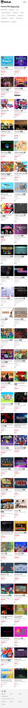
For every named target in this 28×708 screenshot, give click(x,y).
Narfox (2, 535)
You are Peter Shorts (5, 235)
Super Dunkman (18, 489)
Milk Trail (3, 194)
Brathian (16, 510)
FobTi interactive (4, 385)
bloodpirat (16, 342)
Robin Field (3, 196)
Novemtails (16, 661)
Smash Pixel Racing (5, 256)
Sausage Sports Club (5, 403)
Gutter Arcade (3, 112)
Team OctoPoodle (4, 342)
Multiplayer (4, 18)
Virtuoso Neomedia (18, 113)
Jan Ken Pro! (4, 298)
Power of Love (17, 638)
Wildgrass (16, 363)
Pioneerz (3, 553)
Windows (14, 22)
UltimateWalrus (4, 492)
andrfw (15, 492)
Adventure (15, 12)
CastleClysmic (4, 131)
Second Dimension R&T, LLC (19, 449)
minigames (20, 15)
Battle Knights (17, 256)
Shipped (3, 67)
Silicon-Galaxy (4, 152)
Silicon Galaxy (3, 155)
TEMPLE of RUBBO (18, 152)
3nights (15, 217)
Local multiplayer (11, 15)
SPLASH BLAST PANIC (19, 173)
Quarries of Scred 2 (18, 532)
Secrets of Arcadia (5, 340)
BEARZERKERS (18, 361)
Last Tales (2, 514)
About (3, 694)
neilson (15, 682)
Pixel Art (12, 18)
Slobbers (16, 659)
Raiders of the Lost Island (6, 510)
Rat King (16, 640)
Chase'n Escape (17, 277)
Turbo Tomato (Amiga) (19, 383)
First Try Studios (4, 682)
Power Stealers (17, 553)
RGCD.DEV (3, 364)
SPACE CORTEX (18, 469)
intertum (16, 556)
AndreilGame (3, 556)
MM (15, 134)
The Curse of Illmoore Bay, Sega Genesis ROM (20, 447)
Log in (24, 1)
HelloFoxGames (17, 620)
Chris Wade (3, 406)
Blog (20, 694)
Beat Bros (3, 489)
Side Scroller (19, 18)
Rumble (2, 319)
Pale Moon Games (17, 406)
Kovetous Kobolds (18, 298)
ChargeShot (3, 277)
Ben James (16, 91)
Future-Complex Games (19, 301)
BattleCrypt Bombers (6, 532)
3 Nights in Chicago (18, 215)
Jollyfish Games (4, 259)
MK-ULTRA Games (18, 598)
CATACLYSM (4, 638)
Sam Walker (16, 321)
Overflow (2, 321)
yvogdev (16, 196)
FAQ (11, 694)
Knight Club (3, 110)
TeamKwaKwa (17, 175)
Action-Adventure (6, 12)
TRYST (15, 403)
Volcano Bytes (17, 70)
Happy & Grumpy (5, 680)
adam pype (3, 577)
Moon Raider (17, 235)
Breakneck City (4, 595)
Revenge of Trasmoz (19, 67)
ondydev (2, 238)
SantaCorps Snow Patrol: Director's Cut (6, 659)
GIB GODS (16, 680)
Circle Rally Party (18, 194)
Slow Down (17, 574)
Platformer (11, 10)
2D (17, 10)
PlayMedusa (3, 428)
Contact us (4, 696)
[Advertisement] (14, 41)
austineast (16, 577)
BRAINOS (16, 471)
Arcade (22, 12)
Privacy (20, 701)
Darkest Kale (16, 534)
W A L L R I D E (3, 177)
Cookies (3, 704)
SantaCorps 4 (17, 110)
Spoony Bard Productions (6, 450)
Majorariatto (3, 70)
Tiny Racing (17, 88)
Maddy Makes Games (5, 92)
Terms (11, 701)
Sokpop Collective (17, 155)
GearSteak (16, 280)
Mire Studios (16, 259)
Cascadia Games (17, 238)
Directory (3, 701)
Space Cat (15, 6)
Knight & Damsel (18, 595)
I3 (14, 428)
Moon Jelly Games (4, 640)
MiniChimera (3, 301)
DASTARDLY (17, 319)
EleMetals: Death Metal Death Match (6, 174)
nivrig (15, 386)
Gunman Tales (4, 383)
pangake (16, 513)
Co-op (3, 15)
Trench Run (17, 131)
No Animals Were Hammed (18, 617)
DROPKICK (3, 574)
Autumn (2, 134)
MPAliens (16, 340)
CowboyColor (3, 280)
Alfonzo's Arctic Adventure (4, 447)
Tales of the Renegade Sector (6, 598)
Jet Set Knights (4, 469)
